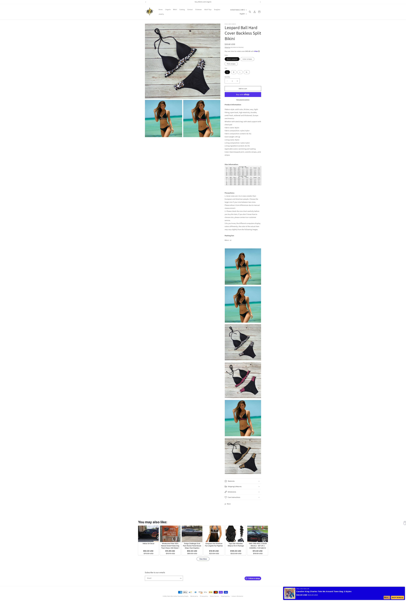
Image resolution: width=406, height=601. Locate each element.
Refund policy (194, 596)
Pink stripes (231, 64)
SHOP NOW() (398, 597)
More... (387, 597)
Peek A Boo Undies (172, 596)
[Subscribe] (180, 578)
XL (247, 72)
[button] (250, 12)
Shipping (227, 47)
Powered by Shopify (183, 596)
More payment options (242, 99)
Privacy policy (204, 596)
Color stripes (247, 59)
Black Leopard (232, 59)
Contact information (237, 596)
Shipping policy (225, 596)
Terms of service (214, 596)
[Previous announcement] (145, 2)
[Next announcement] (260, 2)
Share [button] (229, 504)
